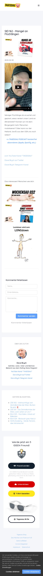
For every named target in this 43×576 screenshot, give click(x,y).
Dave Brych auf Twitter (14, 160)
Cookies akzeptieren (31, 572)
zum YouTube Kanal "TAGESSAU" (18, 156)
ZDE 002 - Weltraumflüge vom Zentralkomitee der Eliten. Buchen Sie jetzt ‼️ (22, 405)
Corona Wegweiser (21, 544)
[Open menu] (39, 5)
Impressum (16, 547)
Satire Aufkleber (21, 541)
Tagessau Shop (21, 534)
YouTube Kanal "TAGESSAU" (21, 371)
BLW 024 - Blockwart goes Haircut (23, 419)
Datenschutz (26, 547)
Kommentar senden (26, 316)
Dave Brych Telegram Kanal (16, 164)
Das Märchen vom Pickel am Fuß (21, 538)
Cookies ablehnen (12, 572)
